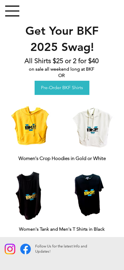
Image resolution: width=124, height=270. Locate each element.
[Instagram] (10, 249)
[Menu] (12, 11)
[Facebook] (25, 249)
